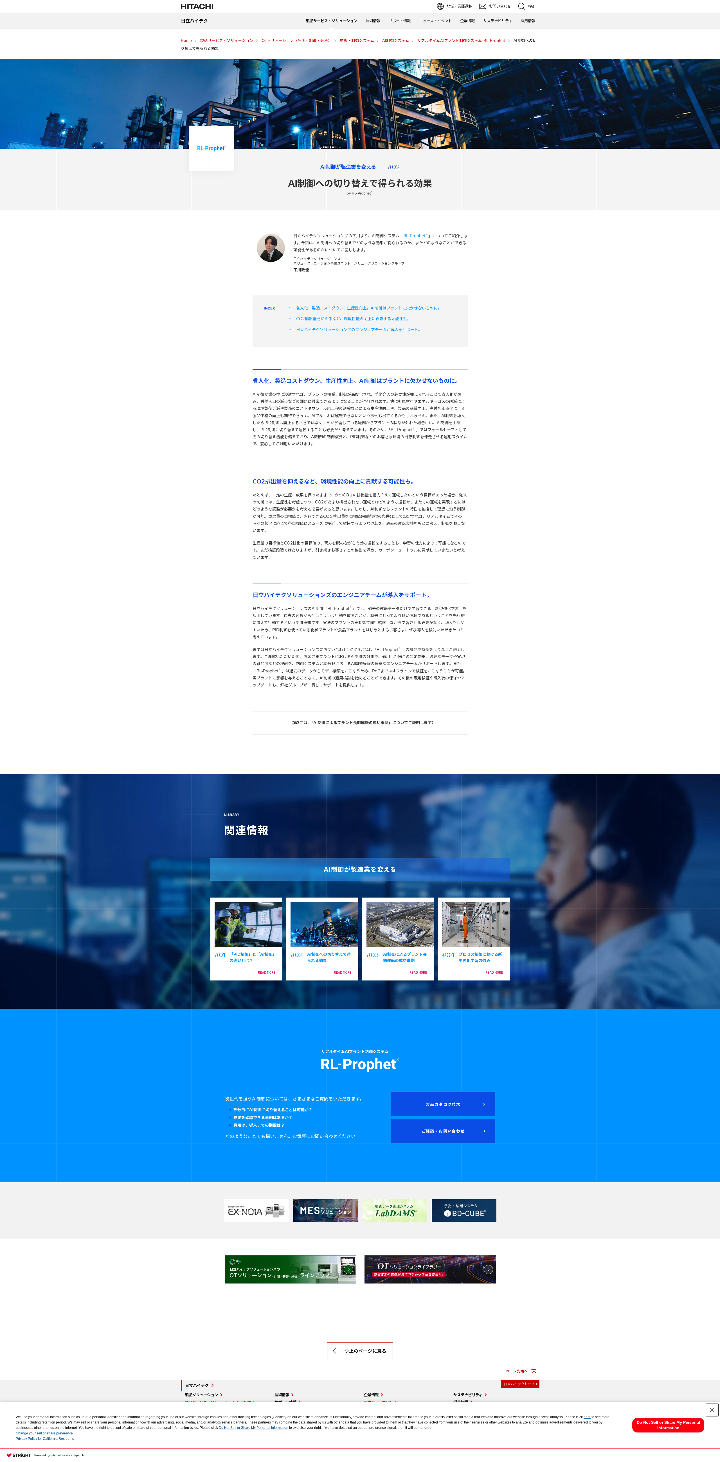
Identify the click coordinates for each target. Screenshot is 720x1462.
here (587, 1417)
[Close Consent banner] (712, 1410)
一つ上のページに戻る (363, 1351)
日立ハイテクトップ (519, 1384)
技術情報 (373, 21)
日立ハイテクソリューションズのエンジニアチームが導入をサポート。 (359, 329)
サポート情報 (400, 21)
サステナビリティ (497, 21)
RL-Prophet (362, 193)
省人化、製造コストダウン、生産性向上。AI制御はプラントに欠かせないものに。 (369, 308)
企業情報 (467, 21)
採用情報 (528, 21)
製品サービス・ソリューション (331, 21)
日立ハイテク (197, 1385)
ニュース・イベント (435, 21)
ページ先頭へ (517, 1371)
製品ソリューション (201, 1395)
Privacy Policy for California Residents (45, 1439)
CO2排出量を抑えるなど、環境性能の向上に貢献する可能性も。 (353, 318)
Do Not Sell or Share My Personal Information (253, 1428)
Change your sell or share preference (44, 1433)
